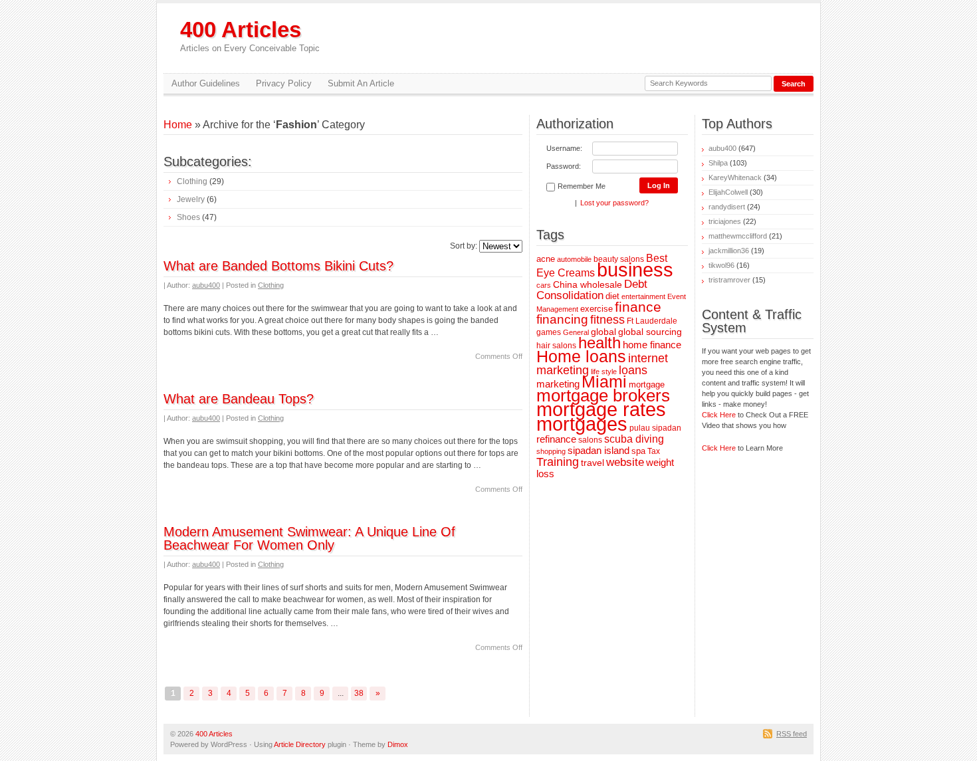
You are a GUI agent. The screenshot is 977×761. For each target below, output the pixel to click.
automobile (574, 259)
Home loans (581, 356)
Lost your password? (614, 203)
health (599, 343)
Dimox (397, 744)
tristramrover (729, 280)
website (625, 462)
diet (612, 296)
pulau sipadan (655, 427)
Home (177, 124)
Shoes (188, 217)
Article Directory (300, 744)
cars (543, 285)
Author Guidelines (205, 83)
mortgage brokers (603, 395)
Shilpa (718, 163)
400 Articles (250, 36)
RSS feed (791, 734)
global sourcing (650, 331)
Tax (653, 451)
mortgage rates (601, 409)
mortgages (581, 424)
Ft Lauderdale (652, 320)
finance (638, 306)
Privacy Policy (284, 83)
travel (592, 462)
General (576, 332)
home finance (652, 345)
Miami (604, 382)
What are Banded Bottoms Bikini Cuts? (278, 266)
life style (604, 372)
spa (638, 451)
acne (545, 259)
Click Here (719, 415)
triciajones (724, 221)
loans (633, 370)
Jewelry (191, 199)
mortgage (647, 384)
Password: (563, 166)
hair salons (556, 345)
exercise (596, 309)
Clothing (192, 181)
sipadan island (598, 450)
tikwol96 (721, 265)
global (603, 331)
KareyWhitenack (735, 177)
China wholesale (587, 284)
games (548, 332)
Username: (564, 148)
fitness (607, 319)
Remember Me (581, 186)
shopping (551, 451)
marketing (558, 383)
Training (557, 462)
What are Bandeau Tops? (238, 398)
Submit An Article (361, 83)
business (635, 269)
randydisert (726, 207)
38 (359, 693)
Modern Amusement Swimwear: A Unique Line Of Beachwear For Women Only (309, 538)
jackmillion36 (728, 251)
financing (562, 319)
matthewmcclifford (737, 236)
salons (590, 439)
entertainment (643, 296)
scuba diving (634, 439)
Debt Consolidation (591, 290)
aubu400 (206, 285)
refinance (556, 439)
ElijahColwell (728, 192)
